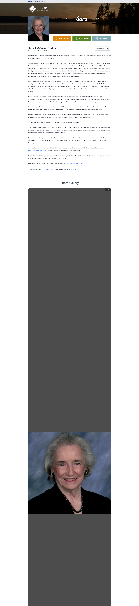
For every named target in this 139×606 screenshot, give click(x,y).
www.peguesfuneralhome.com (37, 150)
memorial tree (48, 169)
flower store (72, 169)
